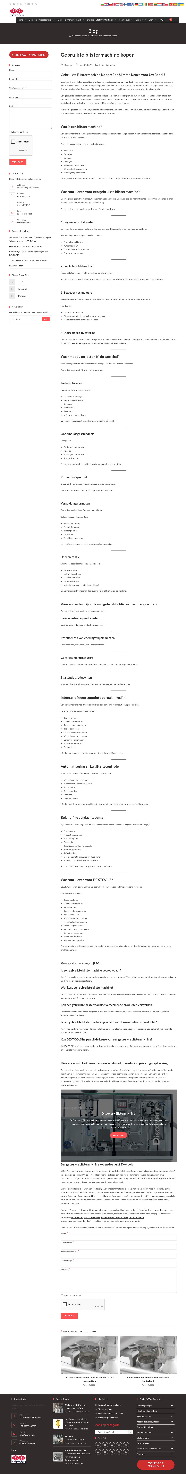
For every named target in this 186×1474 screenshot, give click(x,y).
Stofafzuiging (143, 1438)
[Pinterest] (17, 4)
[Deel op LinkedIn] (119, 1445)
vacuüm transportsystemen (76, 1213)
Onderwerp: (67, 1260)
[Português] (170, 4)
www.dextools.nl (24, 222)
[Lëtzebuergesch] (159, 4)
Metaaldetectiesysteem (148, 1422)
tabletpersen (77, 1217)
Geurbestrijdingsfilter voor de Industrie (25, 246)
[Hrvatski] (106, 4)
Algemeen (141, 1454)
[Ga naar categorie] (130, 1432)
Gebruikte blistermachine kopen (103, 35)
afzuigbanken (70, 1196)
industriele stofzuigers (143, 1188)
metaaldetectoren (92, 1217)
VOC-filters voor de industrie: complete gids (28, 260)
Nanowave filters (16, 266)
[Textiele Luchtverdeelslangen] (58, 1439)
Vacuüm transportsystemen (109, 1405)
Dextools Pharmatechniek (69, 19)
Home (20, 19)
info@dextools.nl (24, 214)
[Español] (174, 4)
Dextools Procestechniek (40, 19)
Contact (139, 19)
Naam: (64, 1233)
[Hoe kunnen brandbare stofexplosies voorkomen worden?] (58, 1424)
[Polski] (167, 4)
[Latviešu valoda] (152, 4)
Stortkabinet (143, 1443)
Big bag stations (105, 1409)
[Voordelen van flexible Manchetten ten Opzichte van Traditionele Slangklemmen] (58, 1456)
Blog (151, 19)
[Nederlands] (118, 4)
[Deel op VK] (98, 1452)
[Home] (70, 35)
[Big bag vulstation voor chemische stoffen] (58, 1408)
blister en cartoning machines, (114, 1217)
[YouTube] (29, 4)
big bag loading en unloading (150, 1210)
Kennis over (124, 19)
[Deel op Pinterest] (112, 1445)
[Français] (129, 4)
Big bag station (144, 1416)
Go (45, 319)
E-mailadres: (67, 1242)
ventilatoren (105, 1196)
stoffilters (91, 1196)
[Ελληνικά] (140, 4)
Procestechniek (107, 65)
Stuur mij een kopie (72, 1295)
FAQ (161, 19)
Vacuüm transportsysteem (149, 1449)
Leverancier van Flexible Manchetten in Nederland (148, 1379)
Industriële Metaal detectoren (110, 1413)
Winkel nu (118, 1135)
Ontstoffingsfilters (145, 1427)
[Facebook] (14, 4)
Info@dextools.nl (27, 1435)
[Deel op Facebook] (105, 1445)
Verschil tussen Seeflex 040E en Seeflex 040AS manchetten (89, 1379)
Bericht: (65, 1269)
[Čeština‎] (110, 4)
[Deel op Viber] (126, 1445)
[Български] (102, 4)
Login (13, 1450)
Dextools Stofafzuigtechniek (100, 19)
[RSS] (35, 4)
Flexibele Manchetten (147, 1411)
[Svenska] (178, 4)
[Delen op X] (98, 1445)
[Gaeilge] (144, 4)
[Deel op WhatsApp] (126, 1452)
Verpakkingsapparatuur (108, 1418)
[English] (121, 4)
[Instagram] (25, 4)
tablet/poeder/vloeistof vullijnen (87, 1221)
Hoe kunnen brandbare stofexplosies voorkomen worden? (77, 1422)
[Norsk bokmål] (163, 4)
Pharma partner (144, 1432)
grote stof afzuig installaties (75, 1192)
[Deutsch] (136, 4)
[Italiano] (148, 4)
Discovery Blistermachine (119, 1113)
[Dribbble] (21, 4)
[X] (10, 4)
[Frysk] (133, 4)
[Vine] (32, 4)
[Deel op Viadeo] (119, 1452)
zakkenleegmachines (127, 1210)
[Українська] (182, 4)
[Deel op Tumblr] (112, 1452)
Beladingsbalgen (144, 1405)
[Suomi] (125, 4)
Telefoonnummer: (70, 1251)
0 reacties (84, 1412)
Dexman (69, 65)
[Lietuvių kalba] (155, 4)
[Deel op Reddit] (105, 1452)
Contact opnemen (29, 54)
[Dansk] (114, 4)
